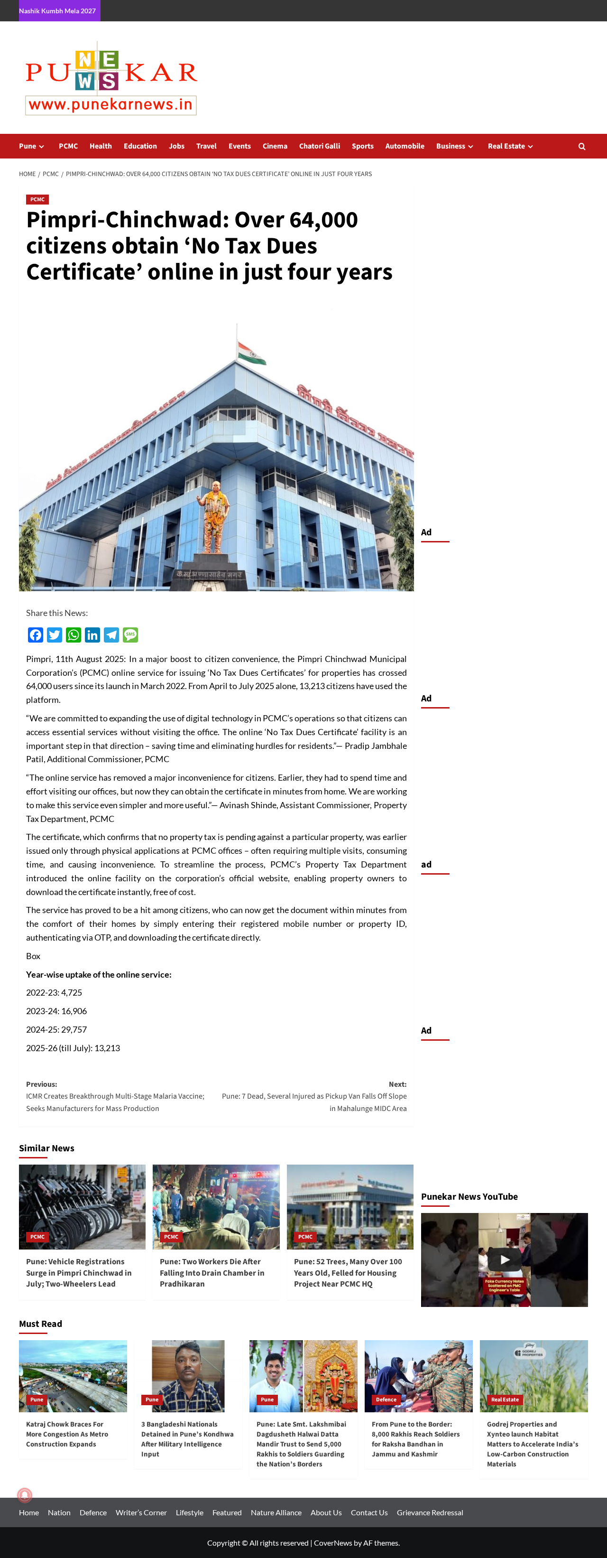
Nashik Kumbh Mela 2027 (57, 11)
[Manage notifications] (24, 1495)
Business (450, 146)
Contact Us (369, 1512)
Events (240, 146)
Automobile (405, 146)
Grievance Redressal (430, 1512)
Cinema (275, 146)
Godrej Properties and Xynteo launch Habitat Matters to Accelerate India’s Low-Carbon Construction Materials (533, 1444)
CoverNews (333, 1542)
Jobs (176, 146)
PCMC (68, 146)
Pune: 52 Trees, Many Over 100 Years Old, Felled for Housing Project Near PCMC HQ (348, 1273)
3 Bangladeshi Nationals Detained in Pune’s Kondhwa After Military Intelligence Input (187, 1439)
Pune (27, 146)
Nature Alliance (276, 1512)
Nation (59, 1512)
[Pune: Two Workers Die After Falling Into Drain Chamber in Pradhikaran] (216, 1207)
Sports (363, 146)
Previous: (115, 1096)
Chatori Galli (319, 146)
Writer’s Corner (141, 1512)
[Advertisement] (505, 615)
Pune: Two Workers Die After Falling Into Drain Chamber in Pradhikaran (212, 1273)
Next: (314, 1096)
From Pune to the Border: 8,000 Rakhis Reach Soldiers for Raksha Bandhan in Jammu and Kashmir (416, 1439)
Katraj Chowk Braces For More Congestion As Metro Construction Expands (67, 1434)
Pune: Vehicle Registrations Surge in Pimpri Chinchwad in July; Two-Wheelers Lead (79, 1273)
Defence (386, 1400)
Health (101, 146)
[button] (582, 146)
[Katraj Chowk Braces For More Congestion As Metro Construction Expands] (73, 1376)
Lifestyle (189, 1512)
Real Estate (506, 146)
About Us (326, 1512)
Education (140, 146)
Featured (227, 1512)
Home (29, 1512)
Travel (206, 146)
